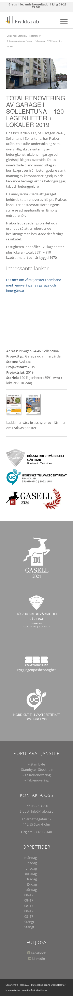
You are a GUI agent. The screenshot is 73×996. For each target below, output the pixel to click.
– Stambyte (36, 764)
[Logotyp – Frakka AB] (30, 20)
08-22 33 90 (39, 806)
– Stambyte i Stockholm (36, 769)
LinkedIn (38, 958)
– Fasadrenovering (37, 775)
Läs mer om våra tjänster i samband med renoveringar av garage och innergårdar (33, 285)
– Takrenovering (37, 780)
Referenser (35, 36)
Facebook (38, 953)
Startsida (22, 36)
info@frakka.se (42, 811)
